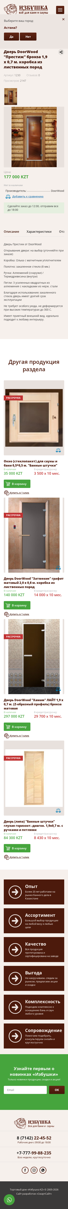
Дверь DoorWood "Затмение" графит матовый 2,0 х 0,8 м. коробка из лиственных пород (34, 582)
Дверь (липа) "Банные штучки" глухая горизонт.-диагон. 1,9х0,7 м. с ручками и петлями (33, 825)
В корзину (19, 484)
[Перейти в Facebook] (25, 1170)
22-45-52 (34, 1138)
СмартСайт (44, 1193)
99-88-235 (34, 1153)
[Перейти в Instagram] (34, 1170)
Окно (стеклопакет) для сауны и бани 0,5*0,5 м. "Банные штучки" (30, 463)
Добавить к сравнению (27, 196)
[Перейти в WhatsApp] (42, 1170)
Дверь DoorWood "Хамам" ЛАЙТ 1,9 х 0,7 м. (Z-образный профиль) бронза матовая (33, 704)
